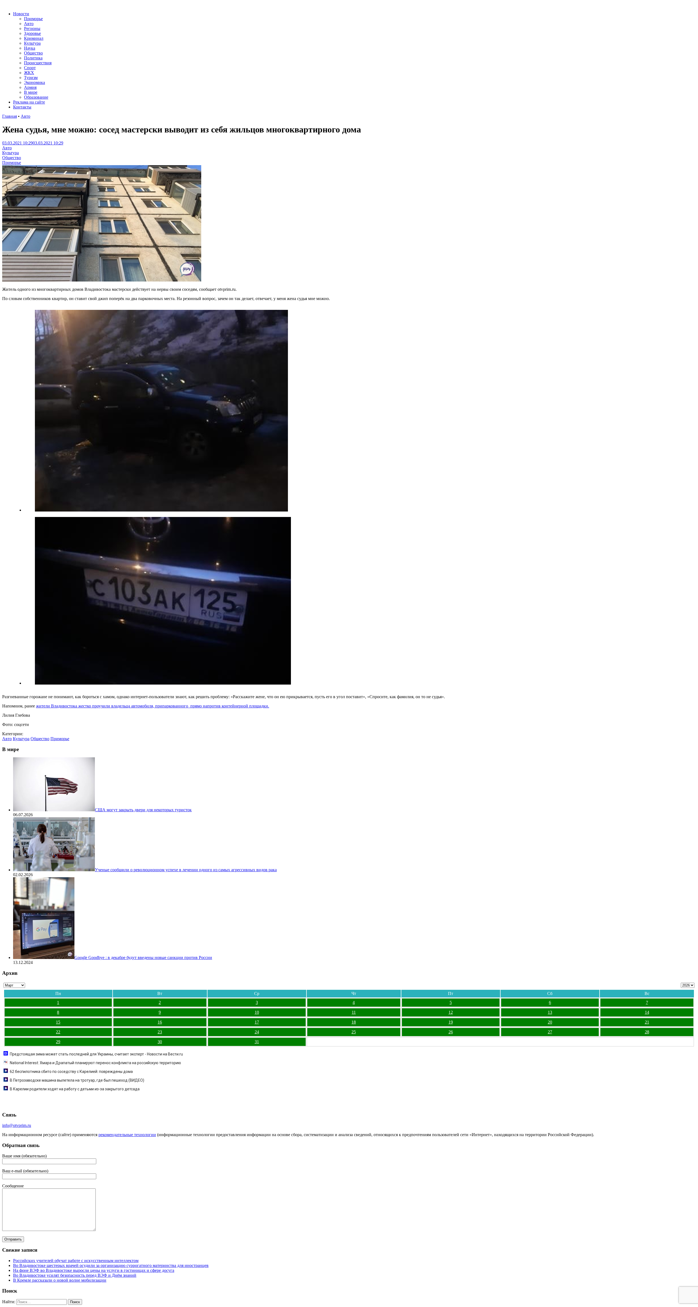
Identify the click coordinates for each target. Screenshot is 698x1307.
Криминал (33, 38)
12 (451, 1012)
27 (550, 1032)
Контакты (22, 107)
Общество (33, 53)
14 (647, 1012)
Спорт (30, 67)
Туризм (31, 77)
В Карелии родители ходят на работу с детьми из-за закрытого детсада (75, 1089)
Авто (29, 23)
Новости (21, 13)
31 (257, 1041)
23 (160, 1032)
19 (451, 1022)
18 (353, 1022)
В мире (30, 92)
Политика (33, 58)
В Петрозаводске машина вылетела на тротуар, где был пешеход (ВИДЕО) (77, 1080)
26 (451, 1032)
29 (58, 1041)
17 (257, 1022)
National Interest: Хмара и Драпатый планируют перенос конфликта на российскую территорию (95, 1063)
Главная (9, 116)
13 (550, 1012)
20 (550, 1022)
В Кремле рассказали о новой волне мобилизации (59, 1280)
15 (58, 1022)
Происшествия (38, 62)
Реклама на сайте (29, 102)
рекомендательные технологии (127, 1134)
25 (353, 1032)
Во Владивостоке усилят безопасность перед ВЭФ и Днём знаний (74, 1275)
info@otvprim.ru (16, 1125)
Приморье (33, 18)
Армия (30, 87)
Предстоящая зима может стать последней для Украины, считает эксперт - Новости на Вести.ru (96, 1054)
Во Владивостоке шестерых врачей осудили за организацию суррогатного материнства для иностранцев (111, 1265)
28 (647, 1032)
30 (160, 1041)
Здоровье (32, 33)
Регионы (32, 28)
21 (647, 1022)
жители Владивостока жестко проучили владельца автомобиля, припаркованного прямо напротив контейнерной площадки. (152, 706)
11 (354, 1012)
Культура (32, 43)
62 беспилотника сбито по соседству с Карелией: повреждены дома (71, 1071)
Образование (36, 97)
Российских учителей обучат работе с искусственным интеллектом (76, 1260)
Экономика (34, 82)
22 (58, 1032)
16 (160, 1022)
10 (257, 1012)
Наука (29, 48)
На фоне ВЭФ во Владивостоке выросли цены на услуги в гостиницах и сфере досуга (93, 1270)
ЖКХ (29, 72)
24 (257, 1032)
